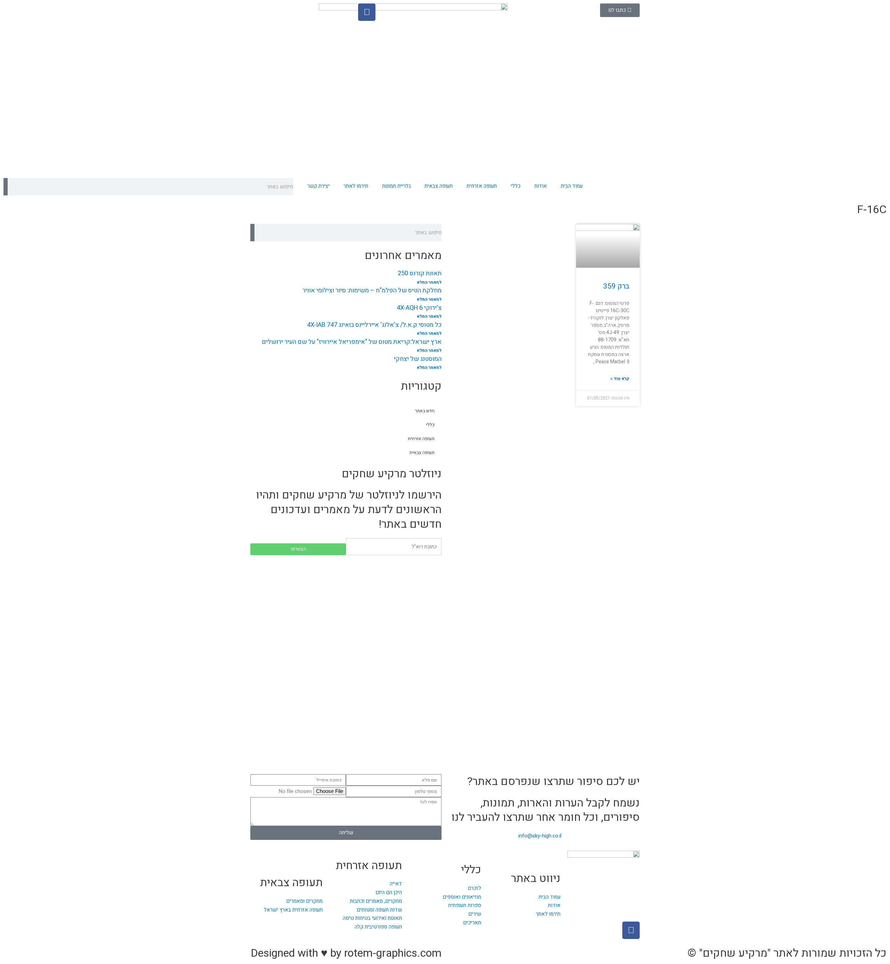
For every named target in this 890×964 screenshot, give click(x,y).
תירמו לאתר (355, 186)
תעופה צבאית (438, 186)
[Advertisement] (346, 610)
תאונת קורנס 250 (420, 273)
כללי (515, 186)
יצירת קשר (318, 186)
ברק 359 (616, 286)
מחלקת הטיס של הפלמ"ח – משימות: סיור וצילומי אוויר (372, 290)
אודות (540, 186)
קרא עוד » (619, 378)
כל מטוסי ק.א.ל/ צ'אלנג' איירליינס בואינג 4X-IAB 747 (374, 325)
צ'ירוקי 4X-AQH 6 (419, 308)
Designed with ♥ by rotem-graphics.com (346, 953)
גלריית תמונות (396, 186)
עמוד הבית (572, 186)
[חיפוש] (5, 186)
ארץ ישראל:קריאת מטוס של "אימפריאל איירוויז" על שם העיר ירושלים (352, 342)
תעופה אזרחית (482, 186)
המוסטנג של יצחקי (418, 359)
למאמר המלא (429, 282)
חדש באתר (425, 410)
